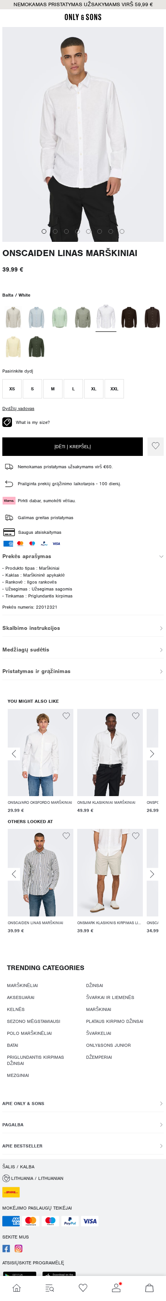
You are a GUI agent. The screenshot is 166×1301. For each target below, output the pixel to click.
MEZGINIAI (18, 1075)
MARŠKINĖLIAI (22, 985)
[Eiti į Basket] (149, 1288)
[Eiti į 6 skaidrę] (99, 231)
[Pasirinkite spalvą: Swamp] (82, 317)
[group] (40, 762)
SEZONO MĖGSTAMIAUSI (33, 1021)
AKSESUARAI (20, 997)
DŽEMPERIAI (99, 1057)
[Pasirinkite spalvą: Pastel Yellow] (13, 346)
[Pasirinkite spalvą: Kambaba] (36, 346)
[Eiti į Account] (116, 1288)
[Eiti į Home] (16, 1288)
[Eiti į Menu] (49, 1288)
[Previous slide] (14, 754)
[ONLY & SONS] (83, 19)
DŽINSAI (94, 985)
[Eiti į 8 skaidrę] (122, 231)
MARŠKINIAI (98, 1009)
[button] (12, 388)
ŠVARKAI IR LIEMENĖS (110, 997)
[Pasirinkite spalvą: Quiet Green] (59, 317)
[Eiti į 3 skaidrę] (66, 231)
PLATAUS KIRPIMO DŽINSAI (114, 1021)
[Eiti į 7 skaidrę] (110, 231)
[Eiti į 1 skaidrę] (44, 231)
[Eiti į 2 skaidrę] (55, 231)
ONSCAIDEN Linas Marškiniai (69, 253)
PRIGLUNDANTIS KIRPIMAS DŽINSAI (35, 1060)
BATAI (12, 1045)
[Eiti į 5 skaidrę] (88, 231)
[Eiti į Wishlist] (83, 1288)
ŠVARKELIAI (98, 1033)
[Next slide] (152, 754)
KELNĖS (16, 1009)
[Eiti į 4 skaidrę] (77, 231)
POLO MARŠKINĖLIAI (29, 1033)
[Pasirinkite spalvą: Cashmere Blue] (36, 317)
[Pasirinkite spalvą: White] (106, 317)
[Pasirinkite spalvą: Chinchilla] (13, 317)
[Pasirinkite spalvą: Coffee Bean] (129, 317)
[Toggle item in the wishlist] (155, 446)
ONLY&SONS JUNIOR (108, 1045)
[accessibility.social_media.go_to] (6, 1251)
